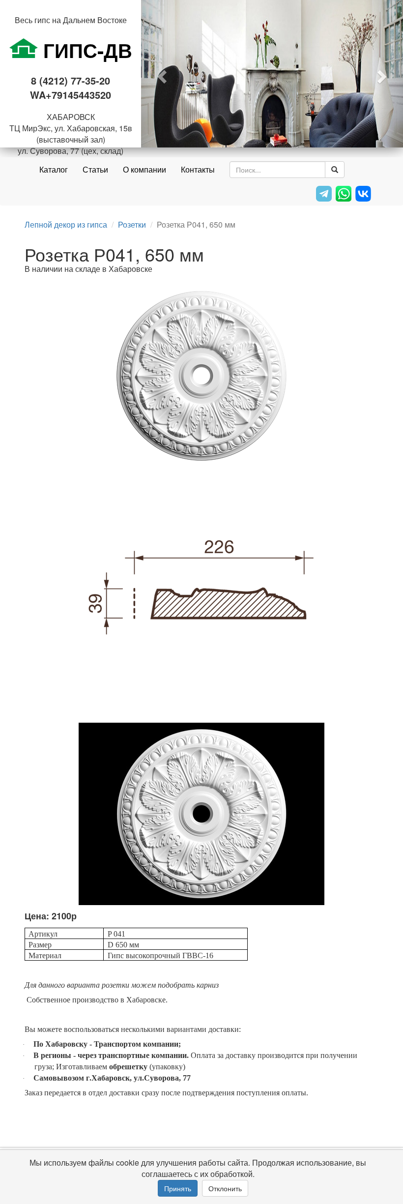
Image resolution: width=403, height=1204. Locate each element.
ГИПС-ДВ (85, 50)
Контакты (198, 169)
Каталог (53, 169)
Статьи (95, 169)
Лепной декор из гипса (66, 224)
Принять (177, 1188)
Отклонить (225, 1188)
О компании (144, 169)
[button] (160, 73)
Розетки (132, 224)
